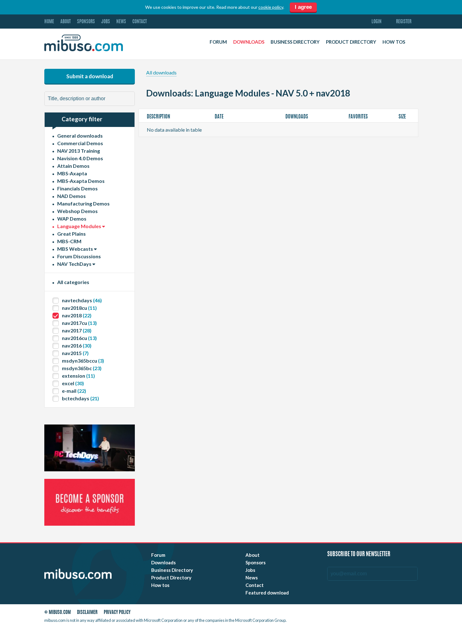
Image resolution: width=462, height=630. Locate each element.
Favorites (359, 116)
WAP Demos (71, 219)
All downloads (161, 72)
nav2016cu (79, 338)
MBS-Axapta (72, 173)
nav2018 (76, 315)
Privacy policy (117, 612)
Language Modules (79, 226)
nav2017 (76, 330)
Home (49, 21)
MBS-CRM (69, 241)
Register (403, 21)
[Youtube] (358, 613)
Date (219, 116)
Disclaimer (87, 612)
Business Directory (295, 42)
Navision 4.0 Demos (80, 158)
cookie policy (270, 7)
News (121, 21)
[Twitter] (369, 613)
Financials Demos (77, 188)
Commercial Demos (80, 143)
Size (403, 116)
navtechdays (82, 300)
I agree (303, 7)
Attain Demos (73, 166)
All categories (73, 282)
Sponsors (86, 21)
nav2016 (76, 345)
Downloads (248, 42)
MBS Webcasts (75, 249)
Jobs (105, 21)
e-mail (74, 391)
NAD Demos (71, 196)
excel (73, 383)
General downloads (80, 136)
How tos (393, 42)
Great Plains (71, 234)
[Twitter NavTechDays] (396, 613)
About (65, 21)
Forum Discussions (79, 256)
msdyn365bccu (83, 361)
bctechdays (80, 398)
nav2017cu (79, 323)
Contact (139, 21)
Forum (218, 42)
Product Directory (351, 42)
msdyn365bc (82, 368)
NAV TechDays (74, 264)
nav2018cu (79, 308)
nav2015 (75, 353)
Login (376, 21)
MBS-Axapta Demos (81, 181)
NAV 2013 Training (78, 151)
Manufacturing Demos (83, 203)
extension (78, 376)
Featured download (267, 592)
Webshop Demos (77, 211)
